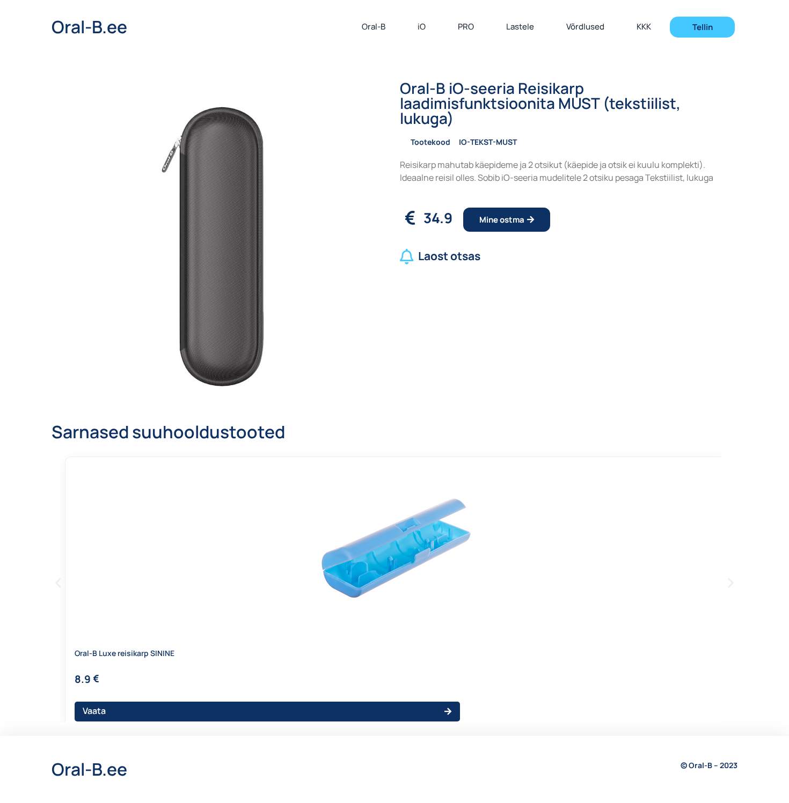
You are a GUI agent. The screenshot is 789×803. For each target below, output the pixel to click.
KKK (644, 26)
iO (422, 26)
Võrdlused (585, 26)
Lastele (520, 26)
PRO (466, 26)
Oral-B (373, 26)
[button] (58, 583)
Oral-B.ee (89, 27)
